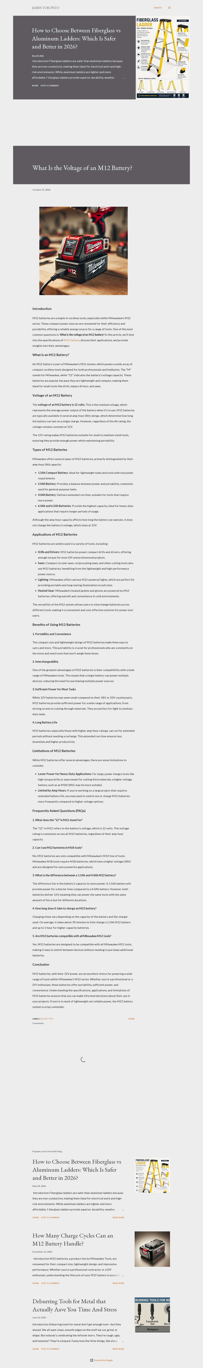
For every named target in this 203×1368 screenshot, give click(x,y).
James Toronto (45, 8)
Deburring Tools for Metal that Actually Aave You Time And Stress (74, 1305)
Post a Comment (50, 85)
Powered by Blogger (103, 1360)
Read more (118, 1217)
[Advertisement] (96, 126)
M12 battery (72, 340)
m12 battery (46, 1019)
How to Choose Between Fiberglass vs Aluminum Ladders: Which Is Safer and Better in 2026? (76, 38)
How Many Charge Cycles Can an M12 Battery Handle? (72, 1239)
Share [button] (35, 85)
